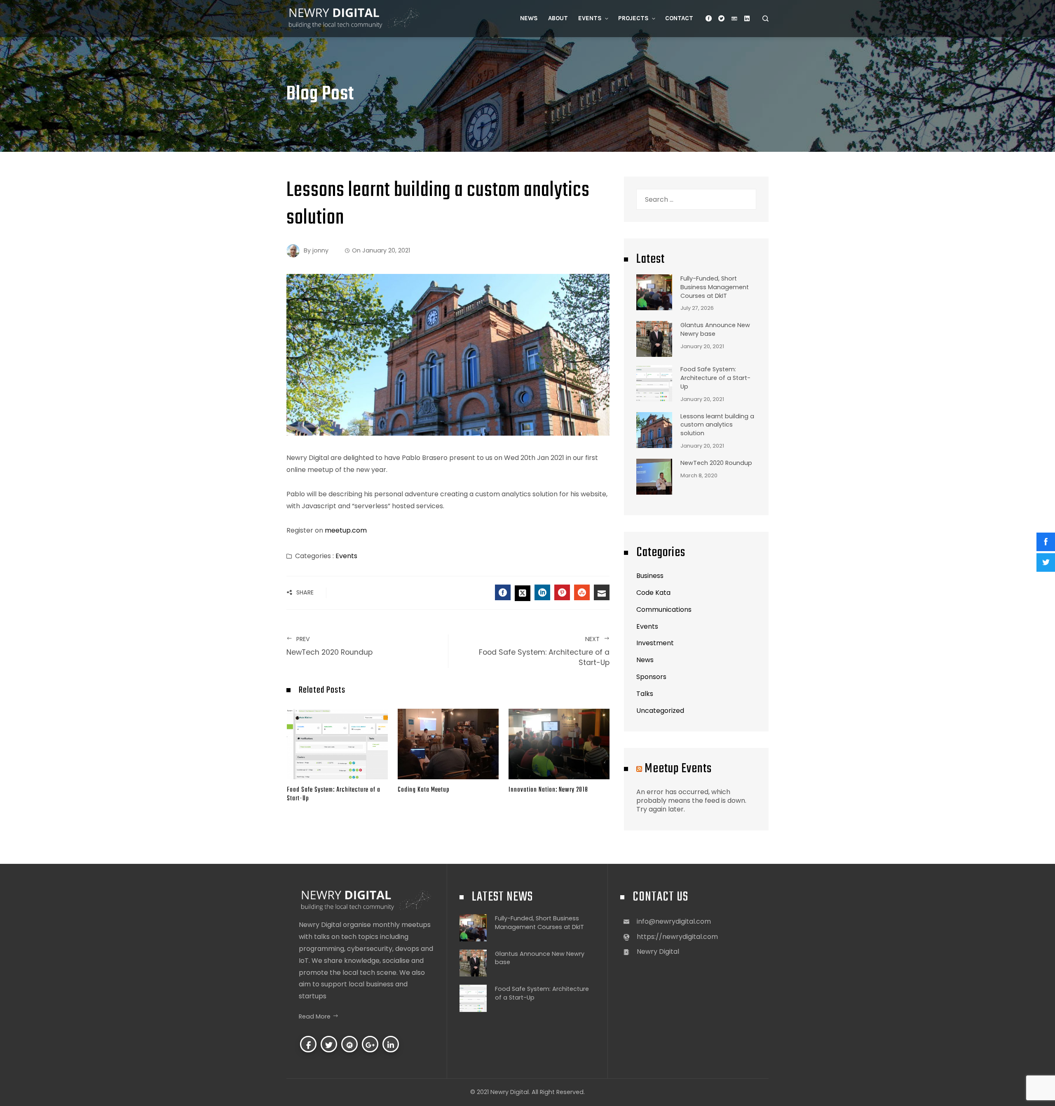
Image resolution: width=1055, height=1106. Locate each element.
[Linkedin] (390, 1044)
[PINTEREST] (562, 592)
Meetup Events (678, 768)
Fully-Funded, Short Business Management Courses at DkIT (714, 287)
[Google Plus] (370, 1044)
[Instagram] (349, 1044)
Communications (664, 609)
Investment (655, 643)
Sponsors (651, 677)
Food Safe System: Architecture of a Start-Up (544, 651)
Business (649, 575)
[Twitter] (329, 1044)
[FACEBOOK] (503, 592)
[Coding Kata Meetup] (448, 743)
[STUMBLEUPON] (582, 592)
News (645, 660)
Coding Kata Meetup (424, 790)
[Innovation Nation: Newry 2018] (559, 743)
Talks (644, 693)
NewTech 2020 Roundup (716, 463)
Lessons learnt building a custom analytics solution (717, 425)
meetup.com (346, 530)
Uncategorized (660, 710)
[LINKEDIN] (542, 592)
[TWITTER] (522, 593)
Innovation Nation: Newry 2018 (548, 790)
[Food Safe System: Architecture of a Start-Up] (337, 743)
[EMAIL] (602, 592)
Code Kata (653, 592)
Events (346, 556)
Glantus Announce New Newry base (715, 329)
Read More (315, 1016)
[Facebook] (308, 1044)
